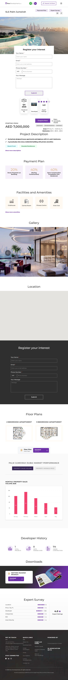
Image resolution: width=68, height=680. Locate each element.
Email (18, 60)
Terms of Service (47, 672)
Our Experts (26, 655)
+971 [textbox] (18, 71)
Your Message (20, 75)
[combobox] (19, 71)
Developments (27, 645)
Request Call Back (50, 3)
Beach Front (12, 146)
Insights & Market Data (40, 650)
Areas (24, 652)
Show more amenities (12, 212)
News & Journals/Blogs (39, 654)
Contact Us (26, 663)
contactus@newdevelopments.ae (12, 643)
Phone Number (21, 68)
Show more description (13, 150)
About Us (25, 642)
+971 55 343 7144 (9, 642)
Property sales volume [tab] (23, 468)
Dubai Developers (26, 648)
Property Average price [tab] (45, 468)
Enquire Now (43, 120)
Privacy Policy (39, 672)
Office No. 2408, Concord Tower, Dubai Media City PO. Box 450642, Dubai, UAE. (12, 648)
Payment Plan (41, 10)
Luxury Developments (27, 659)
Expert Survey (55, 10)
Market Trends (39, 646)
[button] (60, 253)
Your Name (20, 53)
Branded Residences (28, 146)
